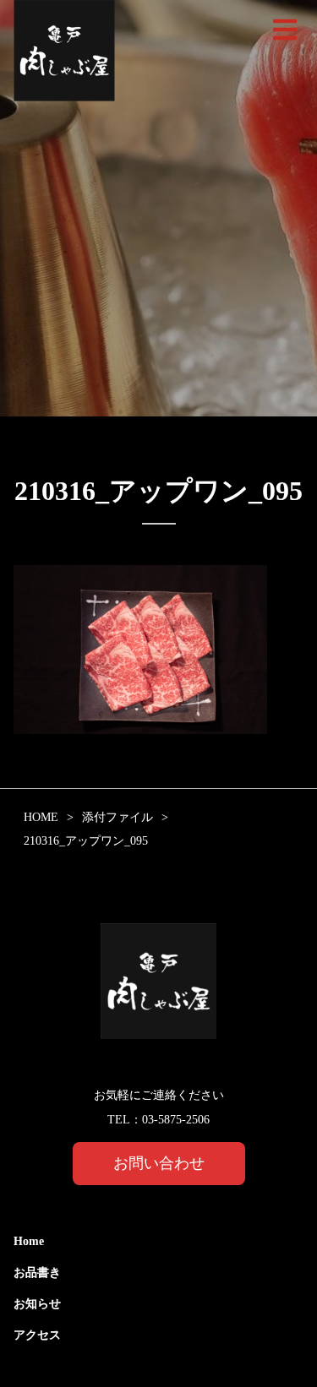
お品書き (37, 1272)
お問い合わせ (159, 1163)
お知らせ (37, 1303)
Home (29, 1241)
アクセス (37, 1335)
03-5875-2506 (176, 1119)
